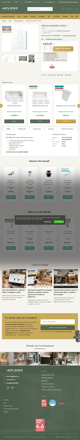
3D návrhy (6, 400)
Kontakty (6, 411)
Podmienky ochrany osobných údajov (51, 389)
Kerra (63, 144)
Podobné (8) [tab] (22, 129)
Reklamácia (45, 381)
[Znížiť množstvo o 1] (44, 48)
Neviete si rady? (8, 406)
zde (41, 219)
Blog (5, 403)
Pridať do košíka (63, 49)
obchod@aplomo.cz (13, 376)
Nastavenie (47, 222)
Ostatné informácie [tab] (67, 129)
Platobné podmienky (47, 378)
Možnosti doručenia (70, 35)
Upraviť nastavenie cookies (39, 437)
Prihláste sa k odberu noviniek (57, 327)
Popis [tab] (8, 129)
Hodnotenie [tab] (37, 129)
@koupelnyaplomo (40, 348)
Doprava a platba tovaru (48, 375)
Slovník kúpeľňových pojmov (11, 409)
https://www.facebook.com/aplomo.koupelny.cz (8, 387)
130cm (41, 100)
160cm (21, 100)
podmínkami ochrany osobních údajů (63, 331)
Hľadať (51, 9)
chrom (64, 141)
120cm (35, 100)
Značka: (46, 32)
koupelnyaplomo (12, 387)
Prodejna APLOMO (12, 383)
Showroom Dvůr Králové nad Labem (69, 2)
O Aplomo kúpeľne (6, 2)
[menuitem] (8, 16)
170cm (15, 103)
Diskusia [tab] (51, 129)
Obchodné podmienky (47, 384)
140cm (9, 100)
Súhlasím (59, 221)
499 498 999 (11, 379)
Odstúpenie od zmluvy (48, 386)
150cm (15, 100)
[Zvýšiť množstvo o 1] (51, 48)
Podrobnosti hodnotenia (63, 31)
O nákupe (16, 2)
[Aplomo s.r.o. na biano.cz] (40, 425)
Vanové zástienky (67, 137)
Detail (14, 121)
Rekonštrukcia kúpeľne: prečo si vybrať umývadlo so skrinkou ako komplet (66, 292)
